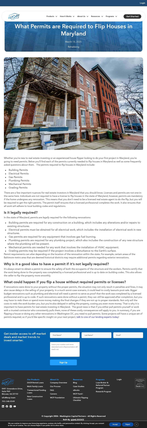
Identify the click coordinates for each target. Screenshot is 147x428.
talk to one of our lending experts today (97, 317)
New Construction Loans (35, 398)
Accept (115, 424)
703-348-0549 (8, 401)
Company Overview (58, 383)
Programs (110, 16)
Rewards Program (103, 392)
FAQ (52, 390)
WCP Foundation (57, 398)
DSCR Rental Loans (35, 383)
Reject (127, 424)
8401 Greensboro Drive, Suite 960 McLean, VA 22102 (12, 391)
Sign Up (63, 362)
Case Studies (78, 386)
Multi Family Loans (35, 386)
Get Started (132, 16)
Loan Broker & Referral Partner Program (103, 385)
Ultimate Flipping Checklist (80, 399)
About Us (81, 16)
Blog (75, 383)
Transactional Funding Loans (36, 391)
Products (50, 16)
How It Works (65, 16)
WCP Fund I (78, 394)
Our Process (55, 386)
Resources (95, 16)
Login (142, 3)
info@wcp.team (8, 398)
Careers (53, 394)
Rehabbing (73, 47)
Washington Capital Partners (73, 416)
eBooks (76, 390)
